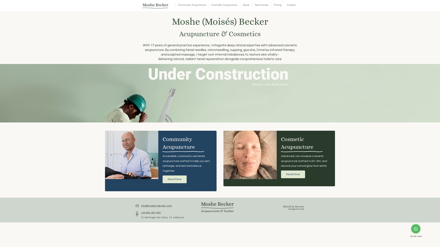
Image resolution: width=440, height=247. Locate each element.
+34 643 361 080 (151, 212)
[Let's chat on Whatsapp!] (415, 229)
